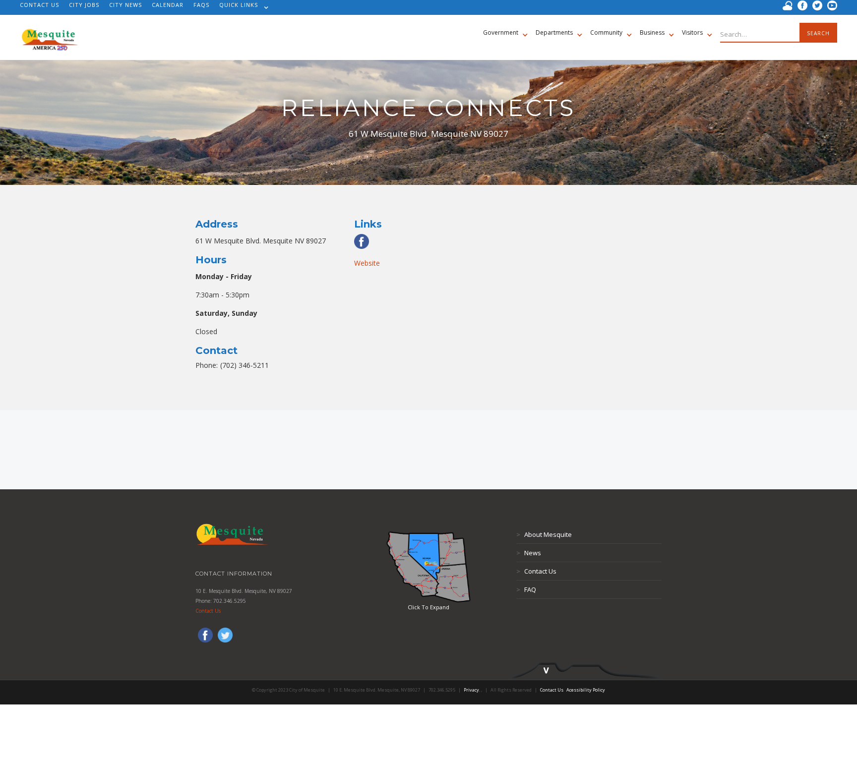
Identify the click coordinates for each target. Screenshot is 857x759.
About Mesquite (544, 534)
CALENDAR (168, 4)
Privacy (471, 690)
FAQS (201, 4)
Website (367, 263)
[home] (50, 35)
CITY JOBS (84, 4)
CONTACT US (39, 4)
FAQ (526, 589)
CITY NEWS (125, 4)
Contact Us (208, 610)
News (528, 552)
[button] (241, 7)
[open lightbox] (428, 566)
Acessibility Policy (585, 690)
